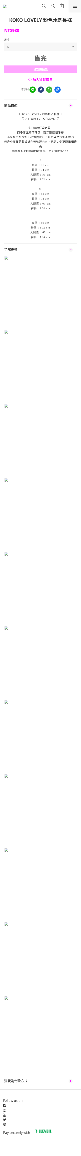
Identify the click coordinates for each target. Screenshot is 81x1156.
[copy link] (57, 90)
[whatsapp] (49, 90)
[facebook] (41, 90)
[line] (32, 90)
